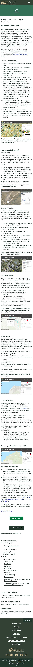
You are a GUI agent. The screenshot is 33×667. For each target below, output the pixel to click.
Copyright (16, 634)
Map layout (7, 564)
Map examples (8, 577)
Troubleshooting (9, 575)
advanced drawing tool (20, 55)
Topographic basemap (11, 546)
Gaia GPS (24, 499)
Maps (10, 19)
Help (4, 556)
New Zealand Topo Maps (11, 499)
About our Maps (9, 562)
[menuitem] (17, 541)
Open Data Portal (9, 554)
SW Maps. (5, 501)
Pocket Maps (6, 609)
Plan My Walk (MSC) (9, 550)
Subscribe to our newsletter (16, 637)
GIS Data (7, 572)
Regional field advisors (9, 593)
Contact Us (16, 623)
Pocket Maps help (10, 559)
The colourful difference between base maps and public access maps (16, 584)
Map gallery (7, 552)
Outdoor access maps (10, 541)
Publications (16, 644)
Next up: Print (16, 518)
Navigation (7, 566)
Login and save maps (10, 570)
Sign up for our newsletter (10, 602)
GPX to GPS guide (6, 511)
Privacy (16, 627)
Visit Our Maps (17, 528)
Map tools (7, 568)
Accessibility (16, 630)
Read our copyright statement (17, 662)
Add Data (23, 409)
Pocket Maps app (8, 543)
